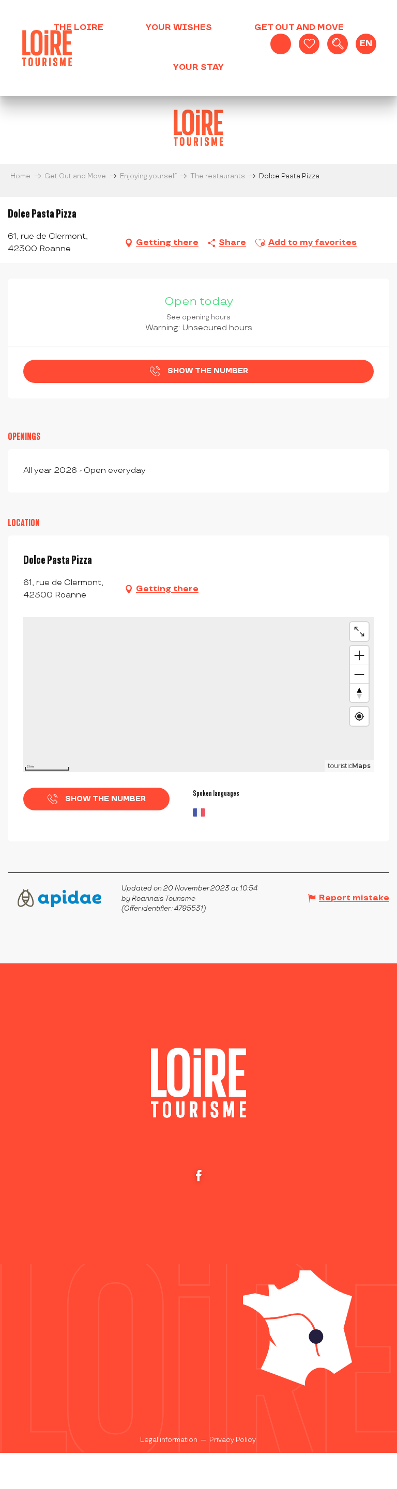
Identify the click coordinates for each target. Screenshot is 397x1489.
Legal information (168, 1440)
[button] (337, 44)
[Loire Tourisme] (47, 48)
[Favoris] (309, 44)
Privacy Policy (232, 1440)
